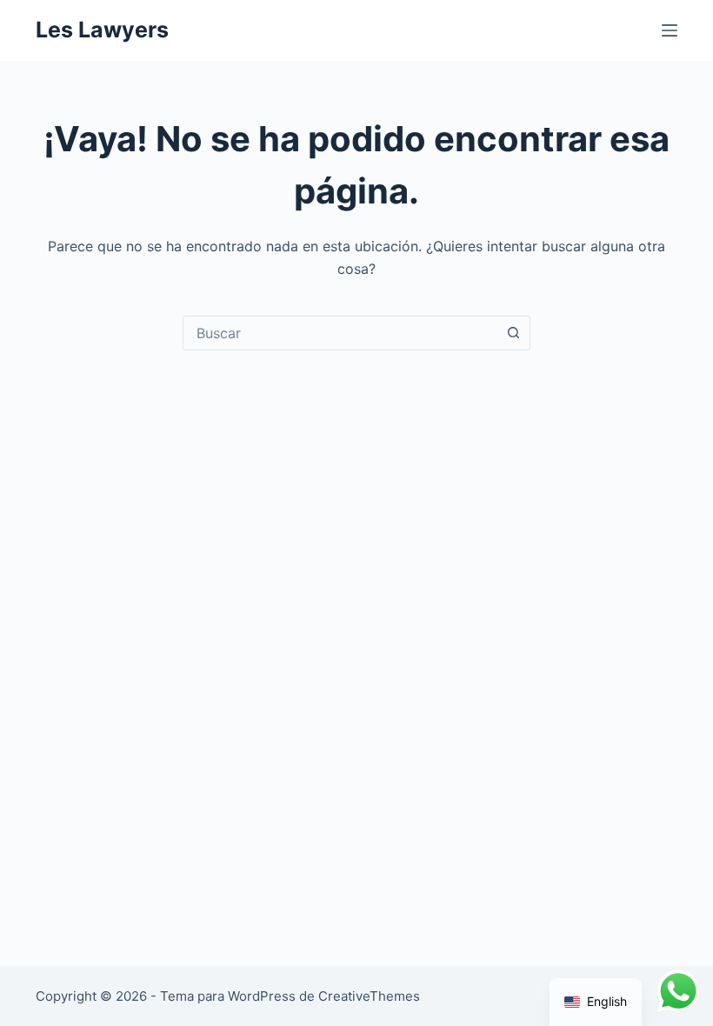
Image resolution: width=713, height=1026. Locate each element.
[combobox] (339, 333)
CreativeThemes (369, 996)
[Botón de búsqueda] (513, 333)
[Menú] (669, 30)
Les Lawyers (102, 30)
